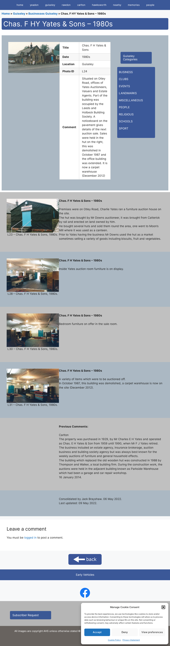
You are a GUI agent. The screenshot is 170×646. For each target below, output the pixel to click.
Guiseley (19, 13)
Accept (97, 632)
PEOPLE (124, 107)
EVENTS (124, 86)
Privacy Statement (131, 640)
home (20, 4)
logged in (30, 537)
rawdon (66, 4)
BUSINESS (126, 72)
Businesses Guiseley (43, 13)
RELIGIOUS (126, 114)
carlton (81, 4)
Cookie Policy (114, 640)
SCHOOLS (126, 121)
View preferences (152, 632)
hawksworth (99, 4)
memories (134, 4)
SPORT (123, 128)
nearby (117, 4)
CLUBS (123, 79)
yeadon (34, 4)
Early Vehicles (85, 574)
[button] (163, 607)
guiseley (50, 4)
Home (6, 13)
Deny (125, 632)
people (150, 4)
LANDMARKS (128, 93)
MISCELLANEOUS (131, 100)
